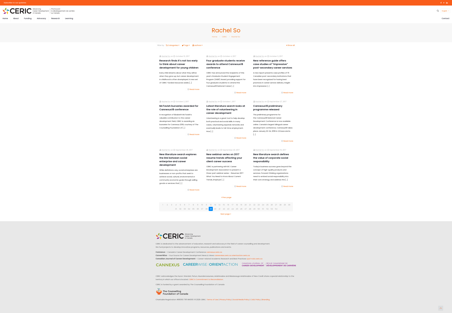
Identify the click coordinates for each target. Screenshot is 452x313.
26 (272, 205)
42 (224, 209)
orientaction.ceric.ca (241, 255)
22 (254, 205)
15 (224, 205)
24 (263, 205)
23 (259, 205)
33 (185, 209)
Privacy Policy (225, 299)
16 (228, 205)
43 (228, 209)
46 (241, 209)
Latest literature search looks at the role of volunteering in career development (225, 109)
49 (254, 209)
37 (202, 209)
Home (214, 36)
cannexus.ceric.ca (214, 252)
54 (276, 209)
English (444, 11)
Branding (266, 299)
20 (246, 205)
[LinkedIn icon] (447, 3)
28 (280, 205)
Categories (173, 45)
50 (259, 209)
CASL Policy (255, 299)
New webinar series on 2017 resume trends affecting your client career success (224, 158)
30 (289, 205)
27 (276, 205)
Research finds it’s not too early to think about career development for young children (178, 64)
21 (250, 205)
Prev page (226, 197)
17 (232, 205)
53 (272, 209)
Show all (291, 45)
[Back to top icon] (440, 308)
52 (267, 209)
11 (206, 205)
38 (206, 209)
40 (215, 209)
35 (193, 209)
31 (176, 209)
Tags (186, 45)
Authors (197, 45)
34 (189, 209)
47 (245, 209)
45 (237, 209)
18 (237, 205)
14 (219, 205)
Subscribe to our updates (15, 2)
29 (285, 205)
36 (198, 209)
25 (267, 205)
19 (241, 205)
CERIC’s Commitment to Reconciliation (206, 279)
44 (232, 209)
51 (263, 209)
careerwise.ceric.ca (222, 255)
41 (219, 209)
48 (250, 209)
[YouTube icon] (444, 3)
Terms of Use (212, 299)
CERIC (224, 36)
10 (202, 205)
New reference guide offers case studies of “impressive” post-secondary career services (272, 64)
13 (215, 205)
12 (211, 205)
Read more (194, 89)
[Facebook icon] (441, 3)
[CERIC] (38, 11)
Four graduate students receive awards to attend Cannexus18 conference (225, 64)
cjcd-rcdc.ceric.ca (254, 258)
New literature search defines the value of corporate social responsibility (271, 158)
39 (211, 209)
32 (180, 209)
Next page (225, 214)
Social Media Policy (241, 299)
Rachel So (236, 36)
